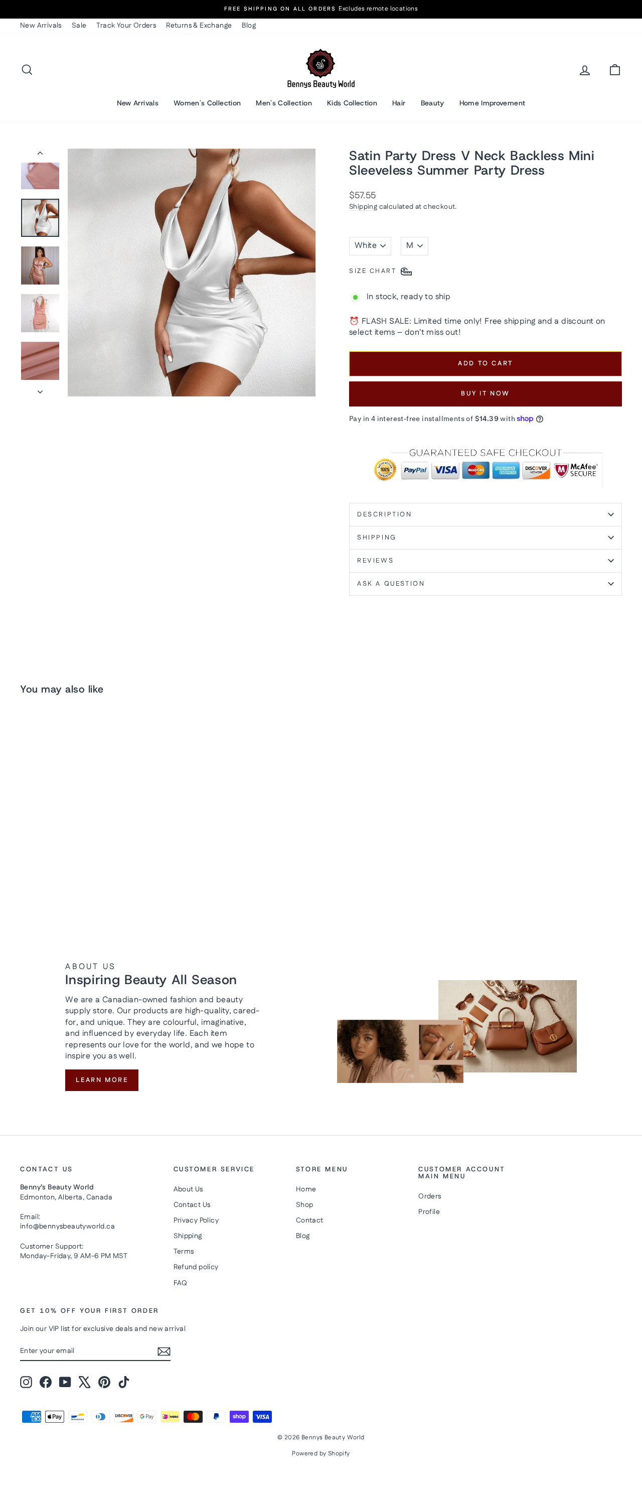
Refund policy (196, 1267)
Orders (429, 1196)
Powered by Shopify (321, 1453)
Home (306, 1189)
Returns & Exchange (199, 26)
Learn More (102, 1079)
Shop (304, 1205)
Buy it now (485, 393)
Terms (184, 1252)
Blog (249, 26)
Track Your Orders (126, 26)
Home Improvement (492, 102)
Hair (398, 102)
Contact (310, 1220)
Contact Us (192, 1205)
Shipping (363, 207)
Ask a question (391, 583)
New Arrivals (41, 26)
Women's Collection (207, 102)
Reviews (375, 560)
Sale (79, 26)
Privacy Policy (196, 1220)
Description (384, 514)
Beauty (432, 102)
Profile (429, 1212)
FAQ (181, 1283)
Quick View (91, 851)
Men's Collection (284, 102)
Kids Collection (352, 102)
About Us (188, 1189)
